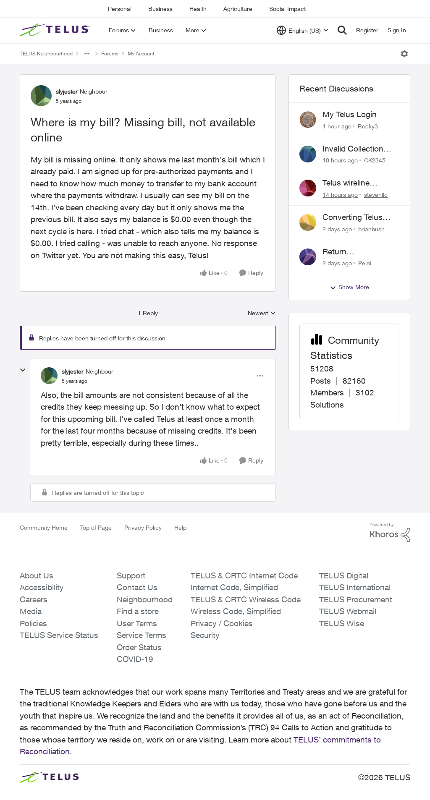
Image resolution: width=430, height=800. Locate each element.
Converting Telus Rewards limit (352, 217)
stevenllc (376, 194)
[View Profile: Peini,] (307, 256)
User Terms (137, 623)
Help (180, 527)
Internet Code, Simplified (234, 587)
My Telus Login (349, 114)
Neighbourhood (145, 599)
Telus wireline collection (346, 183)
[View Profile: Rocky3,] (307, 119)
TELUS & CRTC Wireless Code (246, 599)
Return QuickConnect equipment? (348, 252)
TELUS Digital (343, 575)
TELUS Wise (341, 623)
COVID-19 (135, 659)
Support (131, 575)
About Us (36, 575)
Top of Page (96, 527)
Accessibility (42, 587)
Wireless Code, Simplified (236, 611)
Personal (119, 8)
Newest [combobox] (262, 313)
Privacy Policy (143, 527)
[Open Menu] (404, 54)
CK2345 (374, 160)
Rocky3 (368, 126)
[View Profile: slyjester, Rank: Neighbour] (41, 95)
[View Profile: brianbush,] (307, 222)
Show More (353, 286)
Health (198, 8)
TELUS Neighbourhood (46, 53)
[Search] (342, 30)
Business (160, 8)
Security (205, 635)
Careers (33, 599)
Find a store (138, 611)
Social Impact (287, 8)
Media (31, 611)
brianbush (371, 229)
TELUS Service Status (59, 635)
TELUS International (355, 587)
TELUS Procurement (355, 599)
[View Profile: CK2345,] (307, 154)
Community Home (44, 527)
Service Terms (141, 635)
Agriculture (237, 8)
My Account (141, 53)
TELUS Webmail (347, 611)
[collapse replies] (23, 370)
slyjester (67, 91)
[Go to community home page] (56, 30)
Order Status (139, 647)
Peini (364, 263)
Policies (33, 623)
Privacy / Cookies (222, 623)
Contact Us (137, 587)
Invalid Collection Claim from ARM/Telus (352, 149)
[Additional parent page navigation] (87, 54)
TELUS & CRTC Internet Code (244, 575)
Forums (109, 53)
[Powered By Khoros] (390, 532)
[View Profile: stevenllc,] (307, 188)
